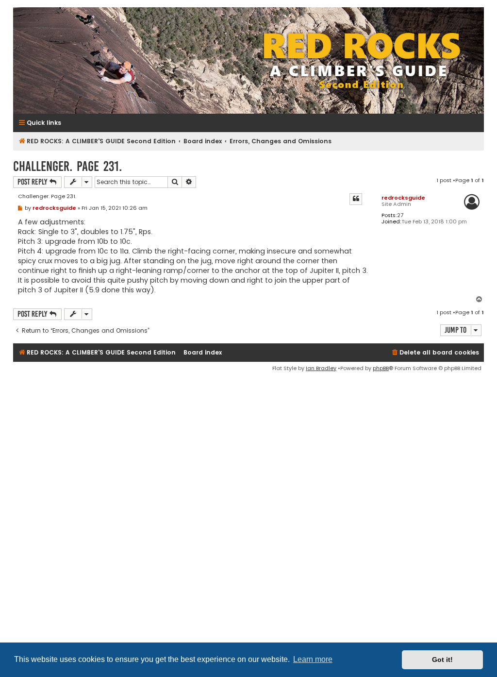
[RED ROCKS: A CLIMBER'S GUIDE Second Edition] (248, 60)
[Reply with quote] (355, 199)
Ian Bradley (321, 368)
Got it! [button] (442, 659)
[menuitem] (435, 352)
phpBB (381, 368)
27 (400, 215)
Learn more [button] (312, 659)
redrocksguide (403, 198)
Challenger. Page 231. (67, 166)
